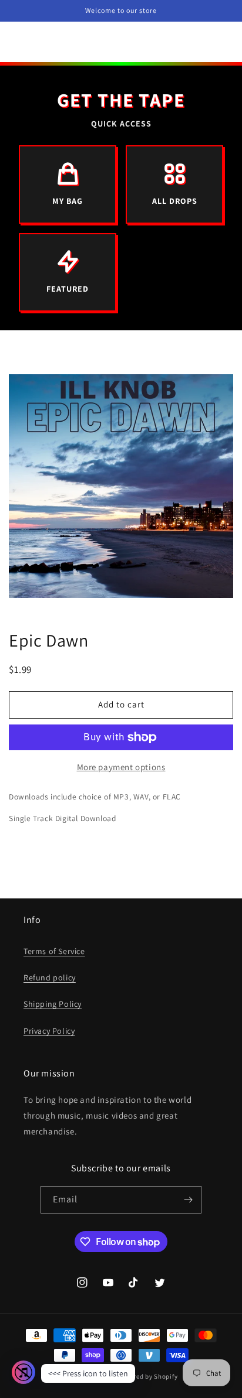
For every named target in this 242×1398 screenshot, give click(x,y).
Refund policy (49, 977)
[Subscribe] (188, 1200)
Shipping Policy (52, 1004)
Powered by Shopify (147, 1376)
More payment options (121, 767)
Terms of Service (54, 951)
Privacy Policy (49, 1031)
